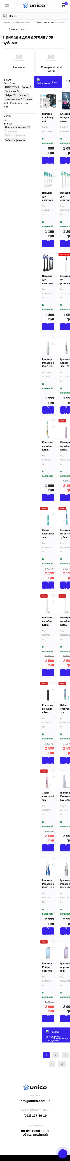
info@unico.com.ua (35, 1101)
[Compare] (53, 98)
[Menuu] (7, 5)
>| (62, 1064)
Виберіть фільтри (15, 135)
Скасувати (11, 131)
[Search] (5, 16)
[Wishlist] (53, 92)
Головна (6, 22)
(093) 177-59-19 (35, 1115)
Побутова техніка (22, 22)
